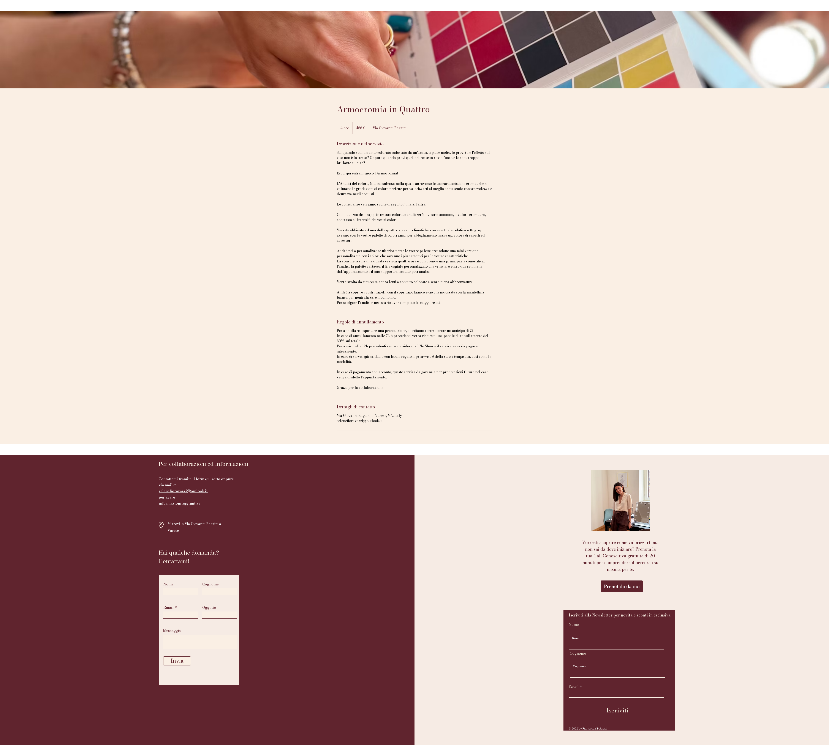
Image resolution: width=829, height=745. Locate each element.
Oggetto (209, 607)
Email (168, 607)
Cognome (210, 584)
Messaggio (172, 630)
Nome (168, 584)
